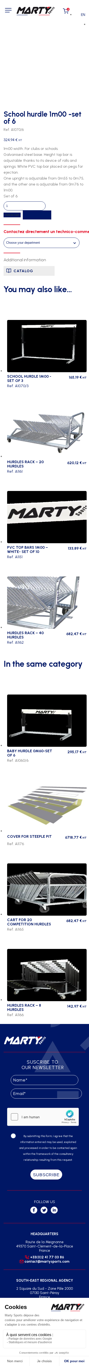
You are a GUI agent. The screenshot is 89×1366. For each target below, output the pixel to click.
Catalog (23, 271)
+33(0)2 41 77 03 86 (47, 1257)
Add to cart (12, 215)
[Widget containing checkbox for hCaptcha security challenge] (43, 1117)
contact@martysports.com (46, 1261)
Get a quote (37, 214)
